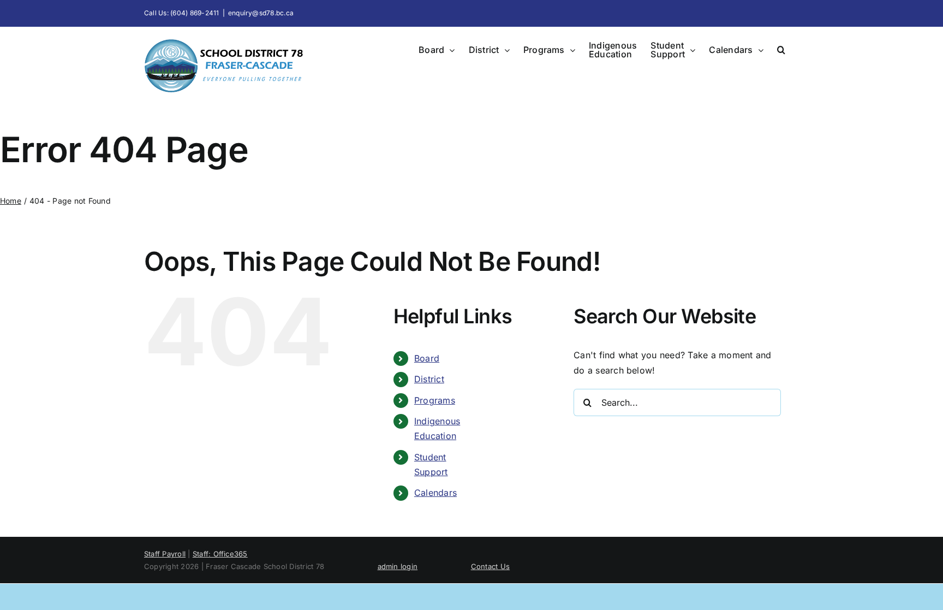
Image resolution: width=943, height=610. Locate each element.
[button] (781, 50)
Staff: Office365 (220, 553)
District (429, 379)
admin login (398, 566)
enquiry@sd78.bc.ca (261, 13)
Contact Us (490, 566)
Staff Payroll (165, 553)
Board (426, 358)
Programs (434, 400)
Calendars (435, 492)
